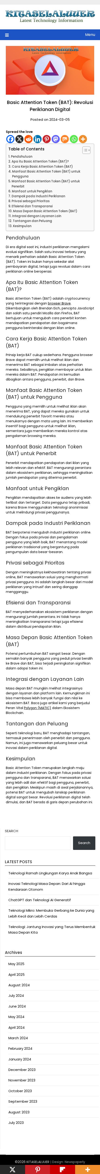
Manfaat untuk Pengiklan (32, 191)
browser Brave (59, 303)
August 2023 (19, 1112)
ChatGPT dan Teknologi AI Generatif (39, 899)
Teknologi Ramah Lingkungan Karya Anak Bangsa (50, 873)
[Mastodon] (56, 139)
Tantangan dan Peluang (32, 221)
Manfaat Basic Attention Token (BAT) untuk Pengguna (46, 174)
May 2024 (16, 1016)
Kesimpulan (22, 226)
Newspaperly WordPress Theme (60, 1164)
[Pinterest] (47, 139)
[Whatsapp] (74, 139)
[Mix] (65, 139)
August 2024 (19, 985)
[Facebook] (10, 139)
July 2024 (16, 995)
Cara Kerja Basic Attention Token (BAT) (42, 166)
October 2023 (20, 1090)
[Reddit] (28, 139)
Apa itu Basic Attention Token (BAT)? (40, 161)
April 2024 (16, 1027)
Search (11, 830)
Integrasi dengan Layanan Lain (36, 216)
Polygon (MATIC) (37, 708)
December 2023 (22, 1069)
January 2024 (19, 1059)
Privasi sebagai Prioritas (31, 201)
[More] (83, 139)
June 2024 (17, 1006)
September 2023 (22, 1101)
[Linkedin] (37, 139)
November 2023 (21, 1080)
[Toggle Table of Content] (84, 150)
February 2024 (20, 1048)
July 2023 (16, 1122)
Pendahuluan (21, 156)
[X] (19, 139)
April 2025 (16, 974)
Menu (90, 34)
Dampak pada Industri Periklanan (38, 196)
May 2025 (16, 963)
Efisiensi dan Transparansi (32, 206)
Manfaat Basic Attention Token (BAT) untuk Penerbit (46, 183)
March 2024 (18, 1037)
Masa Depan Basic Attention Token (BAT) (45, 211)
